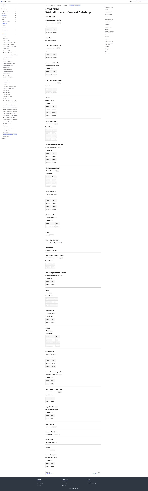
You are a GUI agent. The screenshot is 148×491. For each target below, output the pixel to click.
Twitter (63, 485)
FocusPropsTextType (7, 52)
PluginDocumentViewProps (9, 63)
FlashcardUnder (107, 22)
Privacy (89, 482)
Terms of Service (91, 483)
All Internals (4, 23)
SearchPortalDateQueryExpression (10, 102)
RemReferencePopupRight (109, 41)
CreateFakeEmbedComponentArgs (10, 46)
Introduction (3, 4)
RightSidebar (107, 46)
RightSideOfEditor (108, 44)
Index (105, 26)
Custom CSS (4, 6)
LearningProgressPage (108, 27)
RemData (5, 84)
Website (38, 482)
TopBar (106, 51)
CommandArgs (6, 40)
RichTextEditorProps (7, 96)
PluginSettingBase (7, 73)
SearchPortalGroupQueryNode (9, 105)
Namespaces (4, 17)
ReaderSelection (6, 82)
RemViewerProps (7, 92)
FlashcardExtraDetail (108, 21)
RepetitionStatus (6, 94)
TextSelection (6, 132)
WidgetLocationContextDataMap (10, 134)
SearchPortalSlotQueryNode (9, 117)
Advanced (3, 13)
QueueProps (5, 79)
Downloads (39, 483)
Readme (4, 25)
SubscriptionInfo (6, 130)
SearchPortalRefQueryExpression (10, 111)
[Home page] (46, 5)
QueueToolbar (107, 39)
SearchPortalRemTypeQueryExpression (10, 113)
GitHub (131, 1)
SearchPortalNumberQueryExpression (10, 109)
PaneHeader (107, 36)
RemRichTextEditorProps (8, 88)
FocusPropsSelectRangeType (9, 50)
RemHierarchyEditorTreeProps (9, 86)
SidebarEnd (106, 49)
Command (5, 38)
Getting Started (4, 9)
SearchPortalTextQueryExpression (10, 119)
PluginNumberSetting (7, 69)
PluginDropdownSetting (8, 65)
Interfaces (5, 34)
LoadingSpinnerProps (7, 57)
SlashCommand (6, 125)
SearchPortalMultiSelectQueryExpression (10, 107)
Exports (4, 27)
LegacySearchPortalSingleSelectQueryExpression (10, 54)
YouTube (64, 483)
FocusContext (6, 48)
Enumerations (5, 29)
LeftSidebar (106, 29)
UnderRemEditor (107, 53)
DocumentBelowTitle (108, 12)
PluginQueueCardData (8, 71)
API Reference (4, 15)
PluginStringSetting (7, 75)
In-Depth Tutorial (4, 11)
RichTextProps (6, 98)
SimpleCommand (6, 123)
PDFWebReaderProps (8, 61)
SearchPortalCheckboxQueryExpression (10, 100)
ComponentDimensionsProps (9, 42)
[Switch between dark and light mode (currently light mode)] (135, 2)
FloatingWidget (107, 24)
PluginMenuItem (6, 67)
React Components (6, 21)
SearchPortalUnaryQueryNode (9, 121)
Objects (3, 19)
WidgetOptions (6, 136)
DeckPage (106, 9)
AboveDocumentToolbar (109, 7)
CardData (5, 36)
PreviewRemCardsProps (8, 77)
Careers (38, 485)
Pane (105, 34)
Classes (4, 31)
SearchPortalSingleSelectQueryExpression (10, 115)
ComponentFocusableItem (8, 44)
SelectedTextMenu (108, 48)
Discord (63, 482)
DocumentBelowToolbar (108, 14)
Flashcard (106, 16)
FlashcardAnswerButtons (109, 19)
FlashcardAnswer (107, 17)
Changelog (3, 138)
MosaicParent (6, 59)
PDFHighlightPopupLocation (109, 31)
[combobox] (142, 2)
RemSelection (6, 90)
